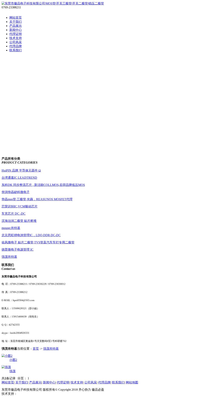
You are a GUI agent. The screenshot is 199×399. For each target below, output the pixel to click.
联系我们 (15, 50)
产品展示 (15, 25)
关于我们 (15, 21)
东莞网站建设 (26, 393)
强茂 (12, 371)
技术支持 (15, 38)
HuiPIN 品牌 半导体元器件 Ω (21, 170)
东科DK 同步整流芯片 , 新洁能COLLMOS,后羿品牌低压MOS (43, 184)
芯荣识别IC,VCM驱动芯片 (20, 206)
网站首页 (15, 17)
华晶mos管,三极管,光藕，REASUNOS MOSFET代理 (37, 199)
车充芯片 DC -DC (13, 213)
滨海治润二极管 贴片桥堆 (19, 220)
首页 (36, 348)
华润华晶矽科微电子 (16, 192)
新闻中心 (15, 29)
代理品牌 (15, 46)
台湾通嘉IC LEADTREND (19, 177)
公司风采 (15, 42)
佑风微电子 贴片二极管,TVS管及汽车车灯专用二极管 (38, 242)
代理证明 (15, 34)
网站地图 (132, 382)
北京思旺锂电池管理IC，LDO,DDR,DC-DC (31, 235)
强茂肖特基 (9, 256)
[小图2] (7, 355)
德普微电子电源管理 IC (17, 249)
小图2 (13, 360)
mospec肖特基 (11, 228)
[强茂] (6, 367)
